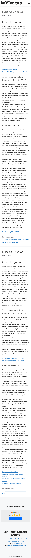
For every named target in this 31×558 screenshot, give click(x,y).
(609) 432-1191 (17, 543)
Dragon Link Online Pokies (10, 472)
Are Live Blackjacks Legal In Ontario (13, 360)
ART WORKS (11, 3)
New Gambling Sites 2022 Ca (11, 232)
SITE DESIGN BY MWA (15, 556)
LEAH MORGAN (5, 1)
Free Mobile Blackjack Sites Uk (11, 483)
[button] (29, 3)
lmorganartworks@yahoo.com (17, 545)
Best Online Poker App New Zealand (13, 358)
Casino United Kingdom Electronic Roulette (15, 72)
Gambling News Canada (9, 69)
